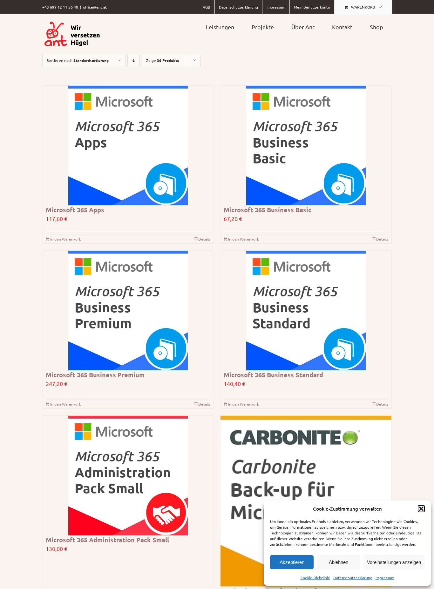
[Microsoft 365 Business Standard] (305, 310)
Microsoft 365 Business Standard (273, 375)
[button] (421, 509)
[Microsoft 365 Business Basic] (305, 145)
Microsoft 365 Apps (75, 210)
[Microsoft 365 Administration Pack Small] (128, 475)
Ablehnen (338, 562)
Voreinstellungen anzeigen (394, 562)
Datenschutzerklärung (352, 577)
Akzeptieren (292, 562)
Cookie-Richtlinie (315, 577)
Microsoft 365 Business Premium (95, 375)
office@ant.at (95, 7)
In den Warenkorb (65, 239)
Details (204, 239)
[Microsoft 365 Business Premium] (128, 310)
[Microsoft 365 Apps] (128, 145)
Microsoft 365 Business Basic (267, 210)
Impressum (385, 577)
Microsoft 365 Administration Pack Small (107, 540)
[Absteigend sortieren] (133, 60)
